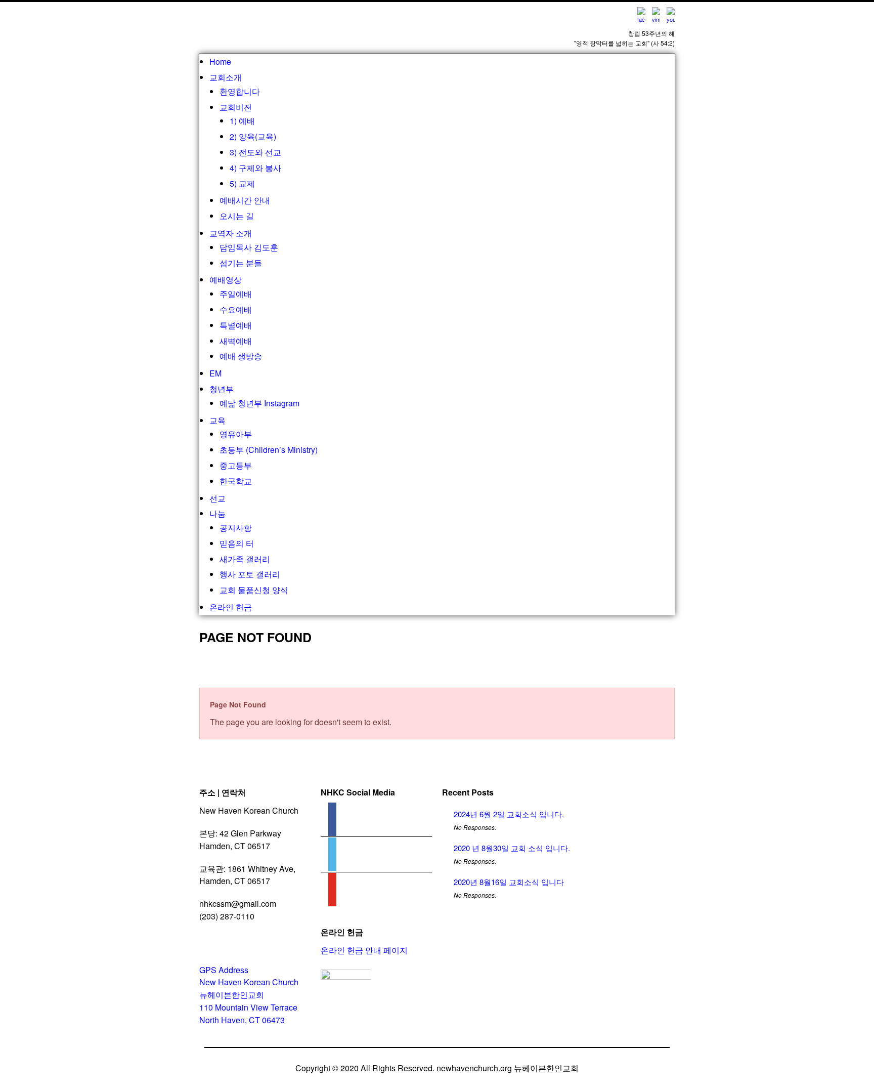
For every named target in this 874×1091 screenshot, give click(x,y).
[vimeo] (332, 858)
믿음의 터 (237, 543)
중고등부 (236, 465)
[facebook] (332, 823)
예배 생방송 (241, 356)
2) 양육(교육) (253, 136)
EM (215, 373)
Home (220, 61)
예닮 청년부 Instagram (259, 403)
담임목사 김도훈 (249, 247)
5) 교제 (242, 183)
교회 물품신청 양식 (254, 590)
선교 (217, 498)
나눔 (217, 513)
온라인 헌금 (230, 607)
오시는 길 (237, 216)
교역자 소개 (230, 233)
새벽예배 (236, 341)
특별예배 (236, 325)
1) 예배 (242, 121)
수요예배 (236, 309)
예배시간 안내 (245, 200)
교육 (217, 420)
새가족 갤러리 (245, 559)
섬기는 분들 (241, 263)
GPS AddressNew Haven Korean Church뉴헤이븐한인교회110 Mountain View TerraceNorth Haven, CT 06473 (248, 995)
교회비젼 (236, 107)
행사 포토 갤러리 (250, 574)
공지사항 (236, 527)
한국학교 (236, 481)
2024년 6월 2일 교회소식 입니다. (509, 814)
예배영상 (225, 279)
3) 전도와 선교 (255, 152)
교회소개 (225, 77)
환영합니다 (240, 91)
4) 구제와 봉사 (255, 168)
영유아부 (236, 434)
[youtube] (332, 894)
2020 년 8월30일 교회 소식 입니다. (512, 848)
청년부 (221, 389)
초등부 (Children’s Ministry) (269, 449)
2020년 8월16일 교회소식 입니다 (509, 881)
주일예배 (236, 294)
